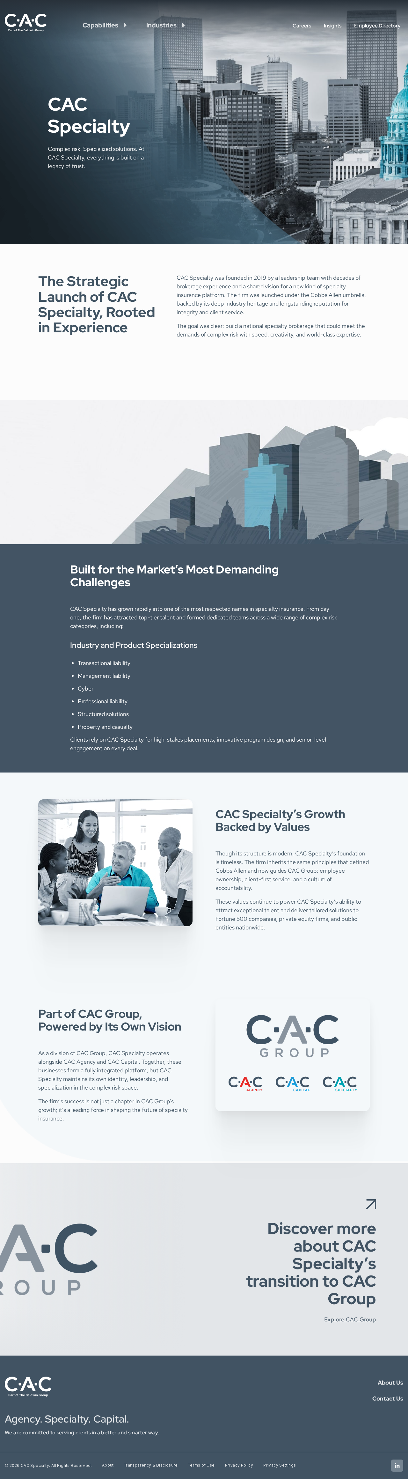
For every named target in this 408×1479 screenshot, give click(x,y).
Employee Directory (377, 25)
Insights (332, 25)
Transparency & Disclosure (151, 1465)
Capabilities (100, 25)
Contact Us (387, 1398)
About (108, 1465)
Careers (302, 25)
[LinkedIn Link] (397, 1466)
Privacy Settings (279, 1465)
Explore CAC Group (350, 1319)
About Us (390, 1382)
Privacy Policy (239, 1465)
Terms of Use (201, 1465)
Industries (161, 25)
